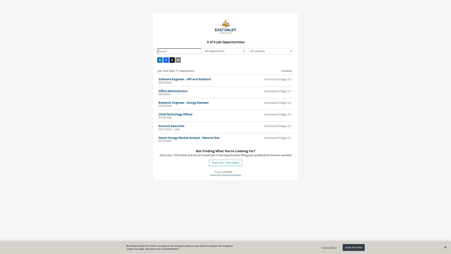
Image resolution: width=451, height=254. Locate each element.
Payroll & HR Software (232, 175)
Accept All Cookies (353, 247)
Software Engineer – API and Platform (185, 79)
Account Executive (171, 126)
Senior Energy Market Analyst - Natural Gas (189, 138)
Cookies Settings (329, 247)
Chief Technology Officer (176, 114)
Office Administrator (173, 91)
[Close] (445, 247)
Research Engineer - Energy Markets (184, 103)
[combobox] (224, 51)
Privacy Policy (216, 175)
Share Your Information (225, 162)
